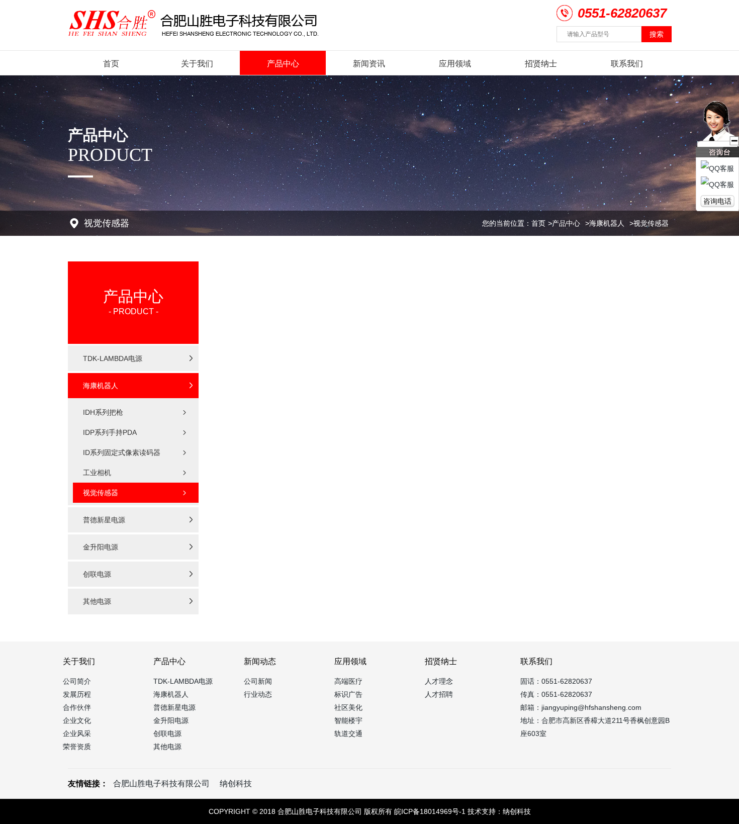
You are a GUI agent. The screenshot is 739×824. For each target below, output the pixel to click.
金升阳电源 (171, 720)
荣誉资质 (77, 747)
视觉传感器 (651, 223)
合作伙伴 (77, 707)
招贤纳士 (541, 63)
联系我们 (627, 63)
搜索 (657, 34)
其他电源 (167, 747)
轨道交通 (348, 733)
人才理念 (439, 681)
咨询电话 (717, 201)
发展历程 (77, 694)
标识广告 (348, 694)
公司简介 (77, 681)
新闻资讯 (369, 63)
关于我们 (197, 63)
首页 (111, 63)
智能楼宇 (348, 720)
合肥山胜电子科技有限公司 (161, 783)
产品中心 (283, 63)
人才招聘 (439, 694)
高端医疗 (348, 681)
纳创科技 (236, 783)
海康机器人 (606, 223)
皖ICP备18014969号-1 (430, 811)
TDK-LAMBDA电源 (183, 681)
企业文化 (77, 720)
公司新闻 (258, 681)
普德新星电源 (174, 707)
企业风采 (77, 733)
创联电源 (167, 733)
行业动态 (258, 694)
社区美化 (348, 707)
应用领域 (455, 63)
